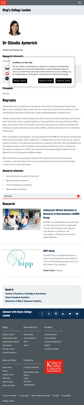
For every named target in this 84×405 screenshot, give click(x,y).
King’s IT (54, 345)
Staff (33, 342)
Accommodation (54, 338)
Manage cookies (8, 401)
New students (33, 335)
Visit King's (12, 378)
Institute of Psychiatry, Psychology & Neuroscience (25, 293)
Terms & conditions (9, 395)
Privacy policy (24, 395)
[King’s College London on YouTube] (70, 313)
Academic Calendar (54, 349)
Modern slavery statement (41, 395)
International (12, 345)
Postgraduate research (12, 342)
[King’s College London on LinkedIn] (63, 313)
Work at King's (12, 382)
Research (8, 196)
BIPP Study (49, 251)
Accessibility (66, 395)
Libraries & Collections (54, 342)
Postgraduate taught (12, 338)
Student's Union (12, 375)
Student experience (12, 353)
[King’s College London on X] (49, 313)
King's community (12, 386)
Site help (56, 395)
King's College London (17, 10)
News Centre (12, 368)
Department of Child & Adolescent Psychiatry (23, 301)
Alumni (33, 345)
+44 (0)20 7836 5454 (31, 367)
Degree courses (12, 335)
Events (12, 371)
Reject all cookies (46, 81)
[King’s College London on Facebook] (42, 313)
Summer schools (12, 349)
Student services (54, 335)
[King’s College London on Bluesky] (77, 313)
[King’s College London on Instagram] (56, 313)
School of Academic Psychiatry (17, 297)
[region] (42, 72)
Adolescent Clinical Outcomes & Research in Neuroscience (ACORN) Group (61, 214)
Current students (33, 338)
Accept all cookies (63, 81)
